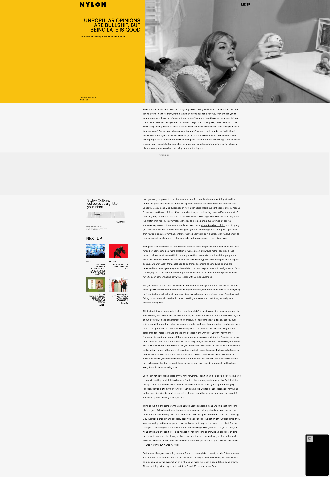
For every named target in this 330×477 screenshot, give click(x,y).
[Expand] (308, 436)
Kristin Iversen (89, 97)
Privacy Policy (99, 229)
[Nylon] (93, 4)
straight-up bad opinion (213, 225)
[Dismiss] (326, 436)
